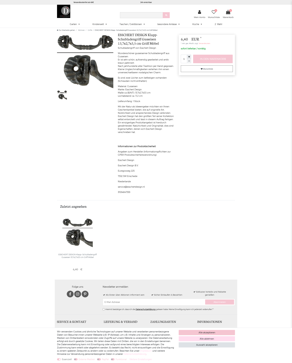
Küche (196, 24)
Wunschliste (208, 69)
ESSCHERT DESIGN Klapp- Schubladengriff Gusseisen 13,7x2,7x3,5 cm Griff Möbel (77, 255)
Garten (73, 24)
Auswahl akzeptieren (207, 345)
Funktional (121, 359)
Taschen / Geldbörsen (131, 24)
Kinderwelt (98, 24)
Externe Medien (87, 359)
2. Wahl (218, 24)
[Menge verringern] (189, 61)
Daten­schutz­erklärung (134, 354)
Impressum (146, 350)
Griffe (89, 30)
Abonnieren (220, 302)
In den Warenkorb (213, 58)
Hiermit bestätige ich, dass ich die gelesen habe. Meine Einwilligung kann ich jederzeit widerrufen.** (159, 309)
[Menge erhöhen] (189, 57)
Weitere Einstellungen (140, 359)
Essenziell (67, 359)
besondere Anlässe (167, 24)
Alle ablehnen (207, 338)
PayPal (105, 359)
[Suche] (166, 15)
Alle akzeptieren (207, 332)
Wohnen (81, 30)
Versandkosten (204, 43)
